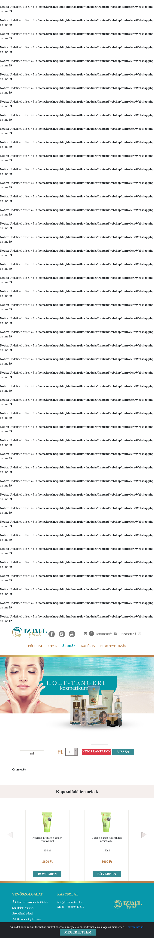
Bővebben (47, 874)
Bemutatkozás (113, 646)
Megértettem (77, 932)
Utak (52, 646)
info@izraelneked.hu (69, 902)
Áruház (68, 646)
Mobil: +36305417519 (70, 906)
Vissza (123, 752)
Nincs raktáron (96, 751)
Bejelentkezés (104, 633)
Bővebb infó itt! (134, 927)
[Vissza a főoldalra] (29, 632)
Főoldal (35, 646)
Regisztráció (128, 633)
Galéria (88, 646)
